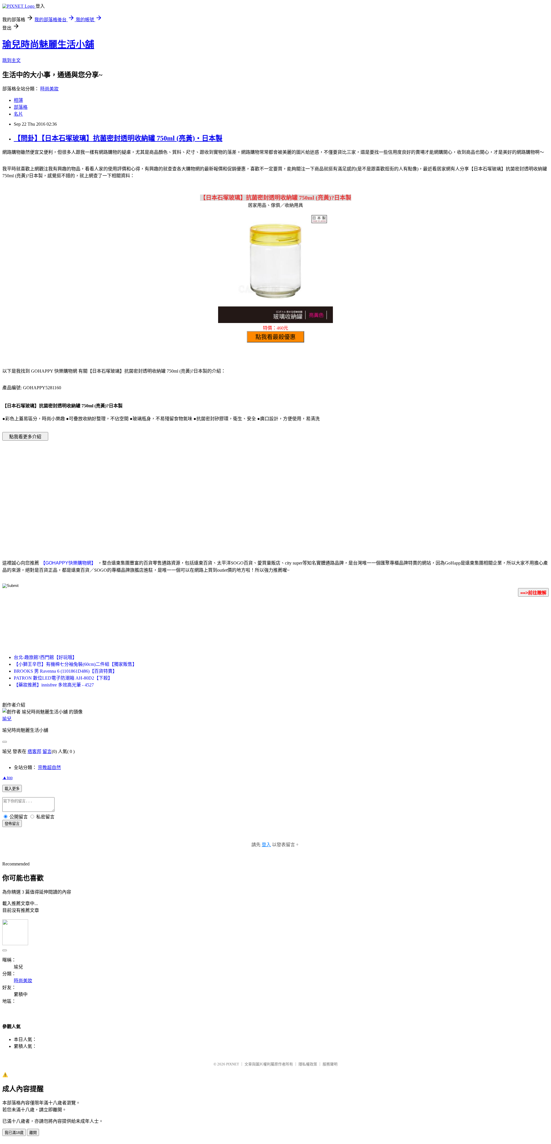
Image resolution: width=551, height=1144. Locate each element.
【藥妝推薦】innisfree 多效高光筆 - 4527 (54, 684)
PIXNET (232, 1064)
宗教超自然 (49, 767)
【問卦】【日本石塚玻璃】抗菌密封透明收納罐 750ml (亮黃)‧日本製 (118, 138)
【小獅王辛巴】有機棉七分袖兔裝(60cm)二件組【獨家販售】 (75, 664)
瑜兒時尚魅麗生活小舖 (48, 44)
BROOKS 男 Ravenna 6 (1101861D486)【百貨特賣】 (65, 671)
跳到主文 (11, 60)
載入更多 (12, 789)
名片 (18, 114)
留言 (47, 751)
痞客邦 (34, 751)
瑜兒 (6, 718)
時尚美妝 (49, 88)
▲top (7, 777)
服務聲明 (330, 1064)
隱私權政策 (307, 1064)
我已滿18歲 (14, 1133)
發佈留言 (12, 824)
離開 (33, 1133)
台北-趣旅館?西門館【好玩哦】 (45, 657)
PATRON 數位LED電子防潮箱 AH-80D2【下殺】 (63, 678)
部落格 (21, 107)
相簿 (18, 100)
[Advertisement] (227, 491)
